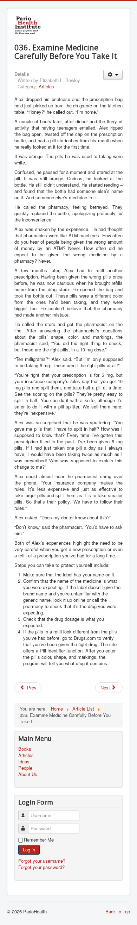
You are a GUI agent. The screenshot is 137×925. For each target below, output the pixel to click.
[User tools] (113, 75)
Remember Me (39, 840)
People (25, 768)
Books (24, 749)
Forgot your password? (41, 867)
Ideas (24, 761)
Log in (29, 849)
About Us (27, 774)
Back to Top (117, 911)
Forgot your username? (41, 860)
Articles (46, 86)
